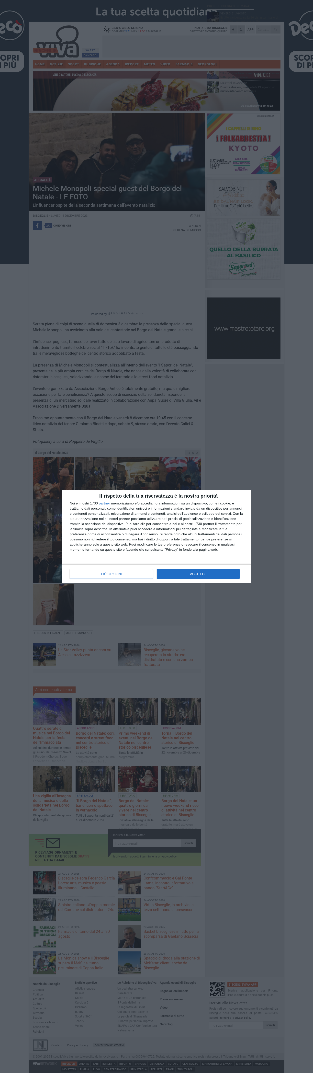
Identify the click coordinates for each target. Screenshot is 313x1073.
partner (104, 503)
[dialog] (156, 536)
